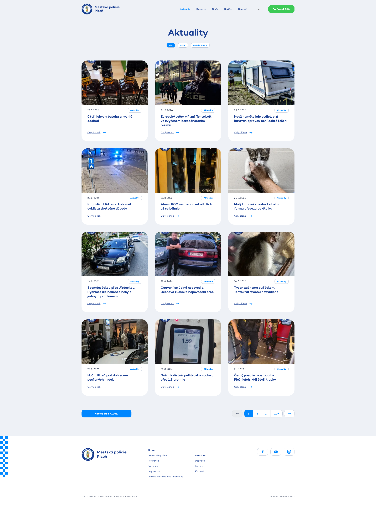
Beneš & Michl (287, 496)
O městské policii (157, 455)
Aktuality (200, 455)
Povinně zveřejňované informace (165, 476)
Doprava (200, 460)
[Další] (289, 413)
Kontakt (199, 471)
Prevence (153, 466)
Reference (153, 460)
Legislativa (154, 471)
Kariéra (199, 466)
